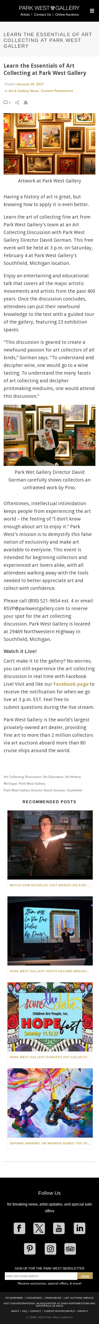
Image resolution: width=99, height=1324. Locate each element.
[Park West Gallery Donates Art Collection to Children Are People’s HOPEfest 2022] (50, 1016)
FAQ (24, 1311)
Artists (25, 14)
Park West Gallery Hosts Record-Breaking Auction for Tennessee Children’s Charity (51, 971)
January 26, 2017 (30, 84)
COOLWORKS (34, 1298)
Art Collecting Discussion (23, 776)
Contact (35, 1311)
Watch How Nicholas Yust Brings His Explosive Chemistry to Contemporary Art (51, 885)
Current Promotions (57, 91)
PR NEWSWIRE (14, 1298)
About (15, 1311)
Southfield (74, 790)
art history (73, 776)
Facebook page (71, 684)
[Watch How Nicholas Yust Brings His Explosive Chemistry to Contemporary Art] (50, 845)
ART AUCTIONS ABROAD (78, 1298)
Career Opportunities (59, 1311)
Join (85, 1276)
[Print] (28, 102)
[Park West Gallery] (49, 10)
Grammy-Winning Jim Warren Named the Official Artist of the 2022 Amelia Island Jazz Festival (51, 1143)
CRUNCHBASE (53, 1298)
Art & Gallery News (23, 91)
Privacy (83, 1311)
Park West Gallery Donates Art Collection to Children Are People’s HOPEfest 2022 (51, 1057)
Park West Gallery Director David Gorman (34, 790)
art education (53, 776)
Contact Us (42, 14)
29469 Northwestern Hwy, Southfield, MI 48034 (66, 1304)
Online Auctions (67, 14)
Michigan (10, 783)
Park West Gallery (32, 783)
